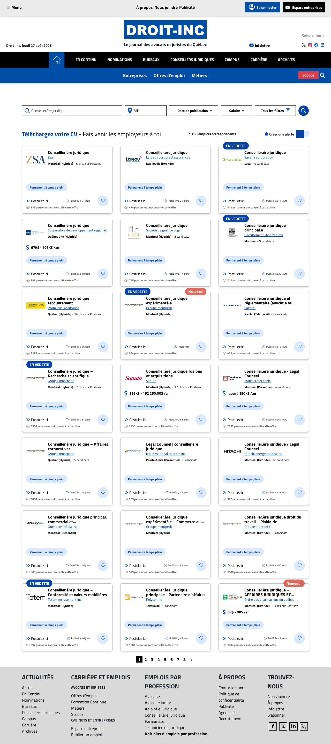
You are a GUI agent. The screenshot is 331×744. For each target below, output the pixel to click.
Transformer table (257, 380)
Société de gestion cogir (163, 230)
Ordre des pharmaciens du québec (269, 599)
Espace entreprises (307, 7)
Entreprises (135, 75)
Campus (232, 60)
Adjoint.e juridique (161, 709)
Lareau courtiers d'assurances (168, 157)
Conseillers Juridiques (192, 60)
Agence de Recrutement (230, 715)
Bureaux (151, 60)
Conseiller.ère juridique (165, 715)
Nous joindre (166, 7)
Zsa (50, 157)
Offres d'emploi (169, 75)
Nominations (119, 60)
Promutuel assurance (63, 307)
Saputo (151, 380)
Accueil (28, 688)
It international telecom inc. (166, 453)
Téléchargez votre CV (49, 134)
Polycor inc (154, 599)
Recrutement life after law (263, 234)
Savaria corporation (258, 157)
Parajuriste (154, 721)
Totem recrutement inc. (65, 599)
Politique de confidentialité (231, 697)
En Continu (86, 60)
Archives (286, 60)
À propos (144, 7)
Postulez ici (39, 201)
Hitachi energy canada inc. (263, 453)
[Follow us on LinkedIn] (322, 45)
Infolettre (262, 45)
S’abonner (276, 715)
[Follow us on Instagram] (310, 45)
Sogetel (249, 307)
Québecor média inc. (63, 526)
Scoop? (308, 75)
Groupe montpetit (159, 307)
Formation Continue (88, 702)
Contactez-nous (232, 688)
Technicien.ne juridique (165, 727)
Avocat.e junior (158, 703)
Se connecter (266, 7)
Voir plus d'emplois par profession (176, 734)
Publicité (187, 7)
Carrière (259, 60)
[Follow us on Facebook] (316, 45)
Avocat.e (152, 696)
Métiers (199, 75)
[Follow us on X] (304, 45)
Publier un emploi (86, 735)
